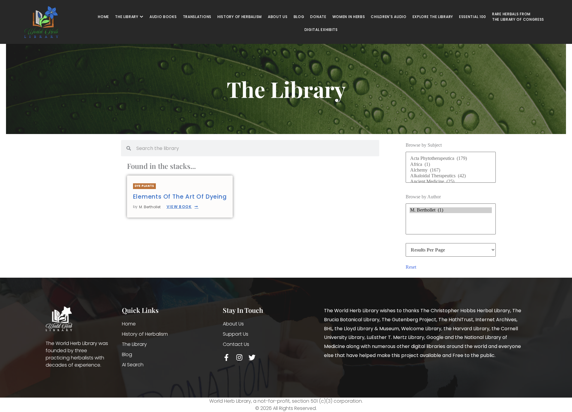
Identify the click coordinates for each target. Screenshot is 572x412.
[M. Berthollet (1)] (451, 210)
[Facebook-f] (226, 357)
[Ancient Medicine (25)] (451, 182)
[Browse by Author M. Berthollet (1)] (451, 220)
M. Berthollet (150, 206)
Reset (411, 267)
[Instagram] (239, 357)
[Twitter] (252, 357)
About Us (233, 323)
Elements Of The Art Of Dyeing (180, 197)
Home (129, 323)
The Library (134, 344)
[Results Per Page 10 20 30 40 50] (451, 250)
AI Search (133, 364)
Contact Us (236, 344)
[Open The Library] (142, 17)
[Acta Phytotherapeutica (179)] (451, 158)
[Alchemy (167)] (451, 170)
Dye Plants (144, 186)
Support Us (235, 334)
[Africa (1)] (451, 164)
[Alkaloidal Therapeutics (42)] (451, 176)
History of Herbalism (145, 334)
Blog (127, 354)
